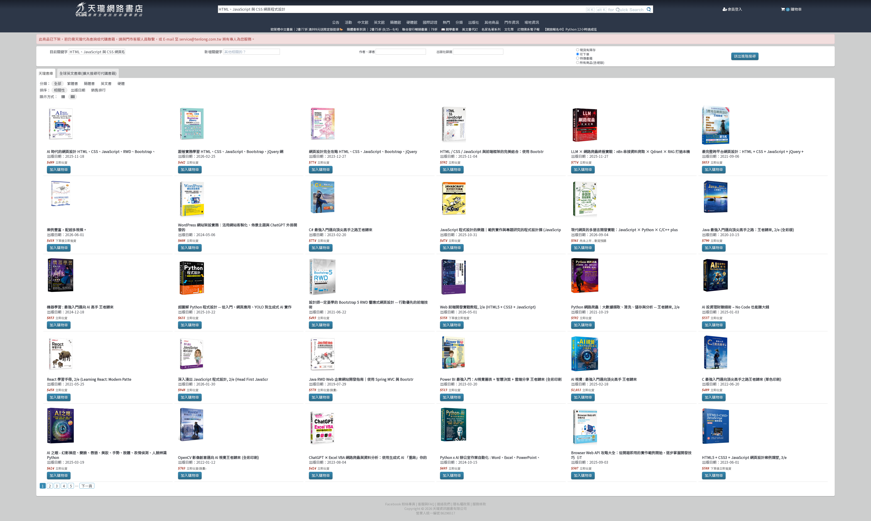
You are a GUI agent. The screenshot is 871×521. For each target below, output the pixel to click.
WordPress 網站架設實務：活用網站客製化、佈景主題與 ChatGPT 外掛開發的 (237, 227)
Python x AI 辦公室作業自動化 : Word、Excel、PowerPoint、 (490, 457)
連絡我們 (443, 504)
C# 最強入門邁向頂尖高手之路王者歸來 (340, 229)
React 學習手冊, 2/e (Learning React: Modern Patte (89, 379)
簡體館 (395, 22)
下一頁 (86, 486)
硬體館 (411, 22)
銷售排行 (98, 90)
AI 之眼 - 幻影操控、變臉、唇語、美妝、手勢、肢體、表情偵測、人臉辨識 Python (107, 455)
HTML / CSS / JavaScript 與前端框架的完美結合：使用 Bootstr (491, 151)
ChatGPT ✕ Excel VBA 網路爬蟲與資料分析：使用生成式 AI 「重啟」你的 (368, 457)
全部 (57, 83)
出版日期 (78, 90)
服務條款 (479, 504)
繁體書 (72, 83)
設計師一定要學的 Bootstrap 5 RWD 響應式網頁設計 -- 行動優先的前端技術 (368, 304)
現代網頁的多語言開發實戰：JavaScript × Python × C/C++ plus (624, 229)
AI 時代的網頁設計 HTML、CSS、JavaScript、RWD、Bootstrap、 (101, 151)
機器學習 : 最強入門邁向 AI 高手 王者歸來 (80, 307)
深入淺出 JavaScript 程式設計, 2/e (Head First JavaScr (223, 379)
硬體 (121, 83)
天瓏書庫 (46, 73)
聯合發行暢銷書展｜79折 (420, 29)
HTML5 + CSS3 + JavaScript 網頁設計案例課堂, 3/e (744, 457)
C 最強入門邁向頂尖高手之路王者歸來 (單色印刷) (741, 379)
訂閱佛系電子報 (528, 29)
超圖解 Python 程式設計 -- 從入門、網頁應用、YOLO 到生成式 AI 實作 (234, 307)
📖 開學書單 (449, 29)
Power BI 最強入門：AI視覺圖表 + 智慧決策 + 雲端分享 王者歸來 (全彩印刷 (501, 379)
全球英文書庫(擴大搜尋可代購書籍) (88, 73)
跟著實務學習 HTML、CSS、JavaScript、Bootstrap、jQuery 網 (230, 151)
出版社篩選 (444, 51)
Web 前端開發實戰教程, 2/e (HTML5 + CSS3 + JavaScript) (488, 307)
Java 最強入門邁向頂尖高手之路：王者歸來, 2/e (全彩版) (748, 229)
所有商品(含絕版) (591, 62)
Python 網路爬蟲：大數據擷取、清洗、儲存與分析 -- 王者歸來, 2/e (625, 307)
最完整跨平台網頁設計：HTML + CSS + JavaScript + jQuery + (753, 151)
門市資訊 (511, 22)
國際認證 (430, 22)
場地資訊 (531, 22)
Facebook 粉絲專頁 (400, 504)
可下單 (584, 54)
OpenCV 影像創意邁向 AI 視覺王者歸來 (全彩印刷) (218, 457)
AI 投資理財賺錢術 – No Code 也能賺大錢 (735, 307)
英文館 (379, 22)
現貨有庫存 (587, 50)
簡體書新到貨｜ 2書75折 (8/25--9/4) (373, 29)
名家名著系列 (491, 29)
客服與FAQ (426, 504)
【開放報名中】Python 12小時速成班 (570, 29)
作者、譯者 (367, 51)
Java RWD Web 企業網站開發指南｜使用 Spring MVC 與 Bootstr (361, 379)
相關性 (59, 90)
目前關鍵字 (59, 51)
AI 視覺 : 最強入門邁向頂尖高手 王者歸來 (604, 379)
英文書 (106, 83)
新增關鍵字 (213, 51)
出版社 (473, 22)
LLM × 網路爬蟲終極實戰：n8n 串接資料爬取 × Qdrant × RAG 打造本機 (630, 151)
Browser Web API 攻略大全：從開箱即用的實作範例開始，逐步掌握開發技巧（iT (631, 455)
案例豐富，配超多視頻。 (67, 229)
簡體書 (89, 83)
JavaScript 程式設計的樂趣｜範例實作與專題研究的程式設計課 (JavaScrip (500, 229)
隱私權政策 (461, 504)
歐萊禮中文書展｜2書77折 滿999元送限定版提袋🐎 (307, 29)
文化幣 (509, 29)
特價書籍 (585, 58)
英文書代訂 (470, 29)
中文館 (362, 22)
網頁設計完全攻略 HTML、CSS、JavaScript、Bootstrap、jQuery (363, 151)
